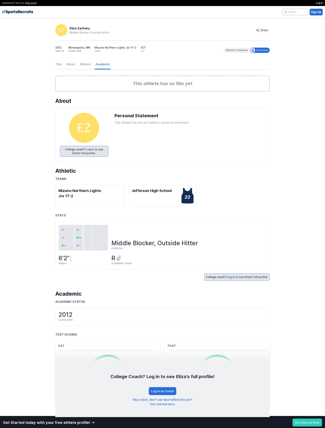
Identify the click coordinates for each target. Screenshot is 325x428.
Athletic (85, 64)
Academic (103, 64)
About (70, 64)
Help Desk (31, 3)
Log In (319, 3)
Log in (90, 149)
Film (59, 64)
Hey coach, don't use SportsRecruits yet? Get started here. (162, 402)
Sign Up (316, 12)
